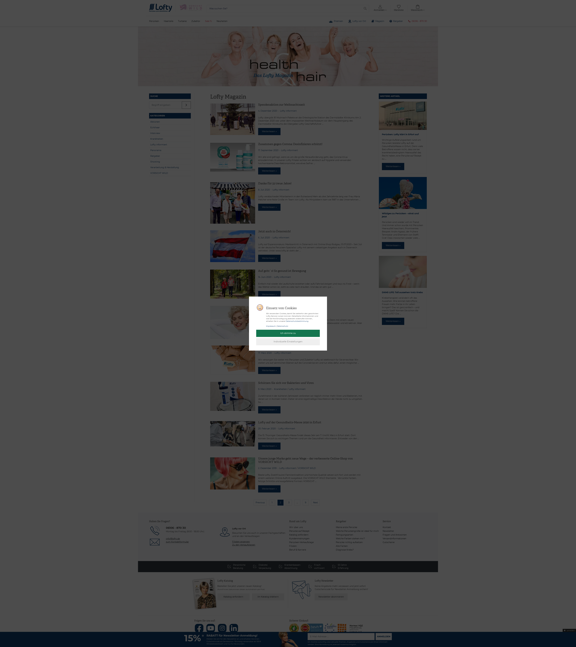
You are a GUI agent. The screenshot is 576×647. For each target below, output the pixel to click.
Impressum (271, 326)
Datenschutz (282, 326)
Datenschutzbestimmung (297, 321)
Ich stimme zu (288, 333)
